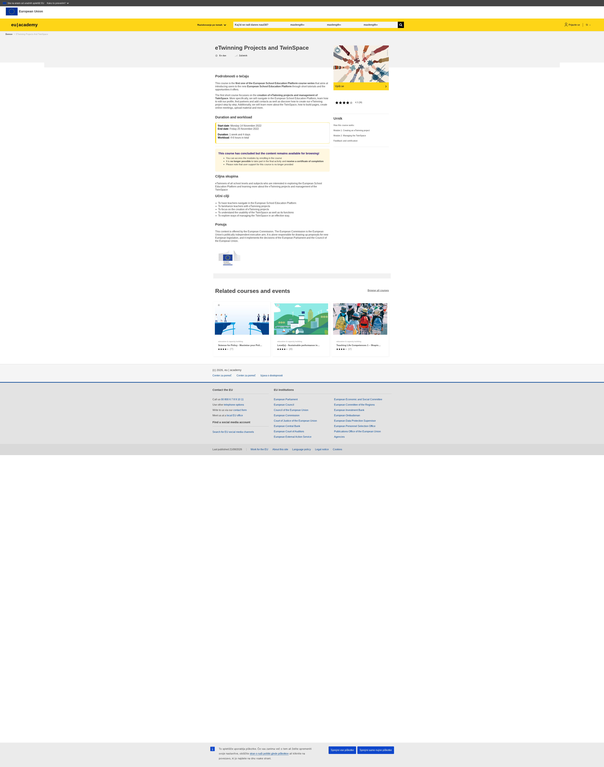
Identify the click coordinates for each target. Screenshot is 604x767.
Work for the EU (259, 449)
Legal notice (322, 449)
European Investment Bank (349, 410)
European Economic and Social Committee (358, 399)
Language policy (301, 449)
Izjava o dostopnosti (271, 375)
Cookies (337, 449)
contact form (240, 410)
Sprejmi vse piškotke (342, 750)
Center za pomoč (222, 375)
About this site (280, 449)
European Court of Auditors (289, 431)
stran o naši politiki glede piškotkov (269, 753)
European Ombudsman (347, 415)
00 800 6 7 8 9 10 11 (232, 399)
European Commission (286, 415)
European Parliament (286, 399)
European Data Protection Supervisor (355, 420)
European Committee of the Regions (354, 404)
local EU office (235, 415)
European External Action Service (292, 436)
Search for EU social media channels (233, 432)
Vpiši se (339, 86)
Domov (9, 34)
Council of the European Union (291, 410)
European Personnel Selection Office (354, 426)
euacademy (24, 24)
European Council (284, 404)
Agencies (339, 436)
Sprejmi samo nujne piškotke (376, 750)
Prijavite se (574, 24)
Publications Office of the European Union (357, 431)
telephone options (234, 404)
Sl (587, 24)
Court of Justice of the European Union (295, 420)
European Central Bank (287, 426)
